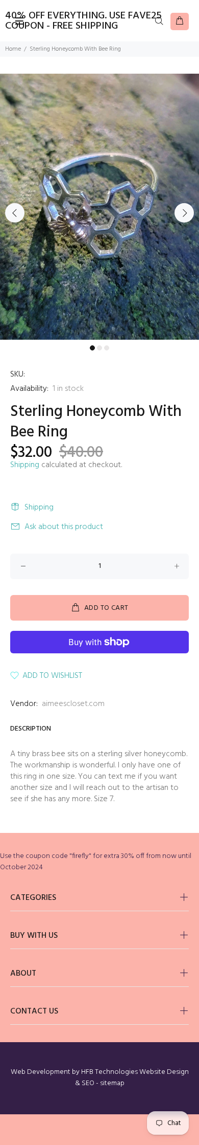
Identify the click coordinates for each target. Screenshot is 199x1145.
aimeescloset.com (73, 704)
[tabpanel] (99, 207)
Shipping (24, 465)
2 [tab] (99, 347)
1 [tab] (92, 347)
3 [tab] (106, 347)
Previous (14, 213)
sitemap (112, 1083)
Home (13, 49)
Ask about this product (63, 527)
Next (184, 213)
